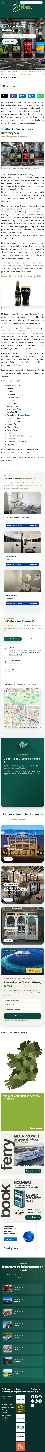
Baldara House (11, 595)
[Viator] (20, 1431)
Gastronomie (6, 1415)
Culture (4, 1412)
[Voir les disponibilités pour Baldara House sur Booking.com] (22, 581)
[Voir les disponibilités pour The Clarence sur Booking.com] (22, 542)
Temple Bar (10, 559)
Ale (18, 397)
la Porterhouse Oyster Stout (17, 415)
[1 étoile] (4, 853)
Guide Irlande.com (8, 71)
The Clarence (11, 556)
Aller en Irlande (7, 1404)
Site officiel (13, 639)
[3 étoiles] (9, 853)
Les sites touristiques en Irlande (29, 71)
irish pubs (14, 235)
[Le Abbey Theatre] (22, 844)
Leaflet (20, 727)
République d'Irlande (28, 36)
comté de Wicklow (16, 186)
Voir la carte (32, 639)
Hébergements (7, 1410)
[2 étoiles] (7, 853)
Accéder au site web (15, 672)
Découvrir (8, 859)
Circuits (4, 1421)
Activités (5, 1418)
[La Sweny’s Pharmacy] (22, 926)
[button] (21, 707)
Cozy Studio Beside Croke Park (17, 517)
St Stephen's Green (10, 884)
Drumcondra (10, 598)
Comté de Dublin (15, 36)
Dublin (7, 36)
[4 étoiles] (11, 853)
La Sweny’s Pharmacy (15, 931)
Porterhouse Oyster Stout (11, 308)
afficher (12, 86)
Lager (15, 406)
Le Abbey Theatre (13, 849)
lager (15, 221)
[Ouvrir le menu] (3, 3)
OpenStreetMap (29, 727)
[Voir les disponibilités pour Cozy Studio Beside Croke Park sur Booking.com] (22, 503)
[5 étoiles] (14, 853)
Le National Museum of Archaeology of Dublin (16, 889)
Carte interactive (8, 1407)
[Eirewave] (20, 1441)
